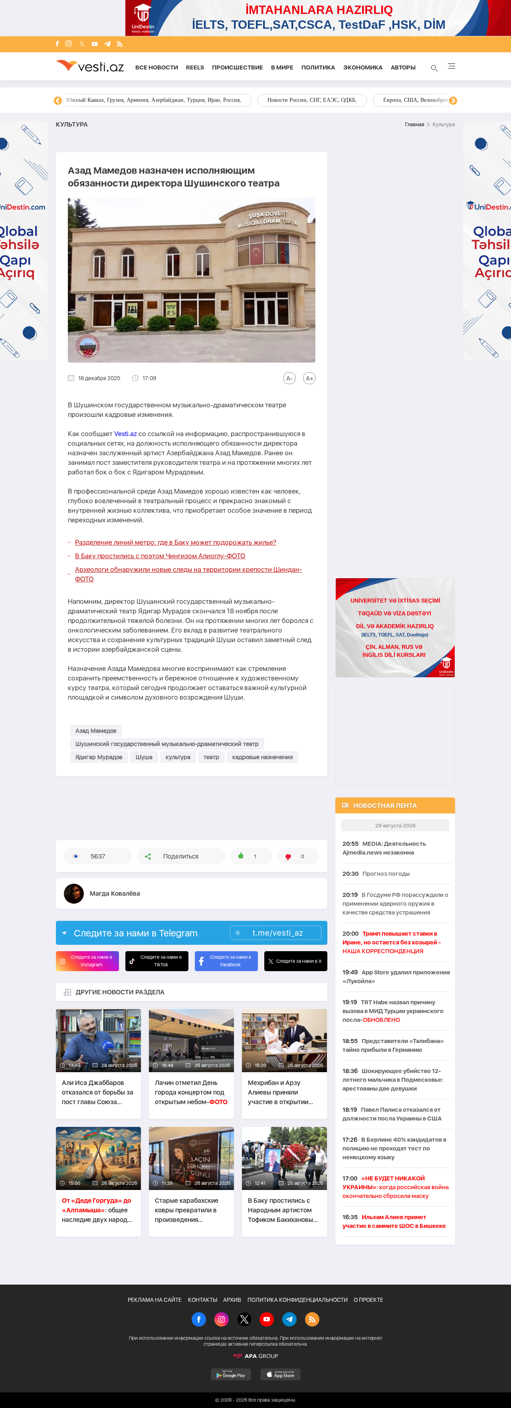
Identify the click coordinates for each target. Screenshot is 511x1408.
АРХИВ (232, 1300)
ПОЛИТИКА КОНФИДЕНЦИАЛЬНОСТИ (298, 1300)
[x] (82, 44)
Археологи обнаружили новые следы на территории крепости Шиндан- (188, 574)
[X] (244, 1320)
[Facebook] (57, 44)
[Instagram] (68, 44)
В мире (282, 67)
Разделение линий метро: (175, 542)
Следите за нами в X (299, 961)
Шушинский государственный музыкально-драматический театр (167, 744)
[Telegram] (107, 44)
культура (178, 757)
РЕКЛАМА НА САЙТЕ (155, 1300)
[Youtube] (94, 44)
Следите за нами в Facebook (230, 961)
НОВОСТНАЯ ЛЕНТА (385, 805)
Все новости (156, 67)
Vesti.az (125, 434)
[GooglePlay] (231, 1374)
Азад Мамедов (96, 730)
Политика (318, 67)
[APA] (255, 1356)
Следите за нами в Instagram (91, 961)
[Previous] (58, 101)
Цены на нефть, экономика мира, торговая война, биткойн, (137, 100)
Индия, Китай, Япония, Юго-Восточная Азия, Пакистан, (304, 100)
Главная (414, 124)
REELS (195, 67)
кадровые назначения (262, 757)
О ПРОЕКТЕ (368, 1300)
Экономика (363, 67)
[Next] (453, 101)
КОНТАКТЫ (202, 1300)
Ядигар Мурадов (99, 757)
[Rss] (120, 44)
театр (211, 757)
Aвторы (403, 67)
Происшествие (237, 67)
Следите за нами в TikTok (161, 961)
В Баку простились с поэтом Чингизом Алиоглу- (160, 556)
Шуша (144, 757)
